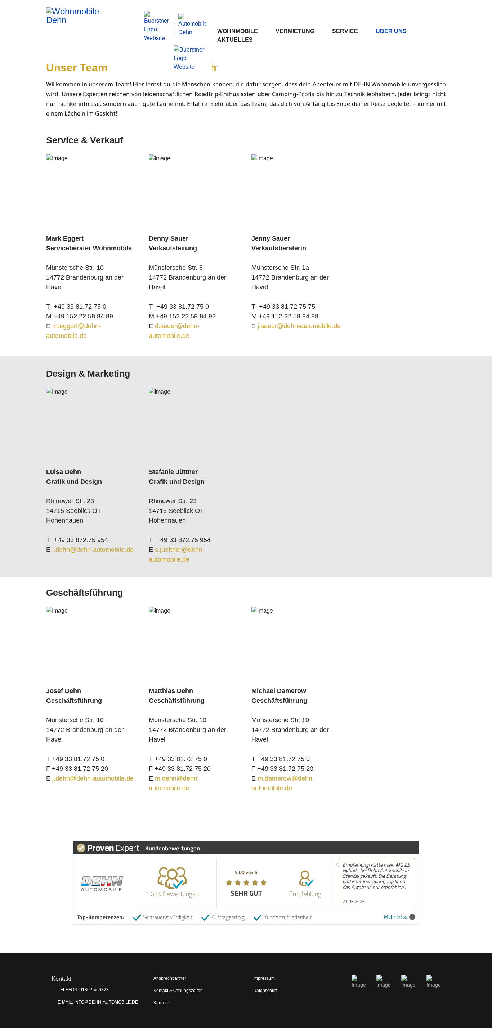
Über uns (391, 31)
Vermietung (295, 31)
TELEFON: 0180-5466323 (83, 989)
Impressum (264, 978)
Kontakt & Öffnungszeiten (178, 990)
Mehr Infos (395, 917)
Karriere (161, 1002)
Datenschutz (265, 990)
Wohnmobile (237, 31)
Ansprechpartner (169, 978)
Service (345, 31)
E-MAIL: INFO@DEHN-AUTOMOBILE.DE (97, 1002)
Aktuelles (235, 40)
